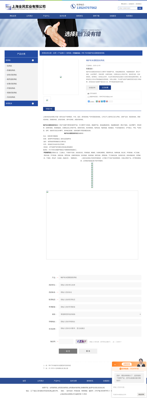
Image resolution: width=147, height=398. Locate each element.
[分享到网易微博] (107, 101)
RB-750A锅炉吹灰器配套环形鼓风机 (60, 365)
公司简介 (29, 16)
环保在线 (77, 391)
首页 (54, 53)
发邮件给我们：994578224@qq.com (101, 96)
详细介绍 (49, 109)
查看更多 (9, 103)
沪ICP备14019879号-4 (102, 391)
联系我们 (139, 4)
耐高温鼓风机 (12, 79)
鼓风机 (8, 60)
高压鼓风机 (11, 97)
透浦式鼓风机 (12, 93)
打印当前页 (93, 93)
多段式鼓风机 (12, 75)
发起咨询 (141, 394)
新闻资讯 (79, 16)
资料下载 (96, 16)
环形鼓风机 (11, 88)
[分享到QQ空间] (96, 101)
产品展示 (61, 53)
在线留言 (131, 4)
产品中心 (46, 16)
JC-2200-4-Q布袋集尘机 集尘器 (58, 368)
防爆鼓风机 (11, 70)
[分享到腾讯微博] (101, 101)
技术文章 (63, 16)
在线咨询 (92, 87)
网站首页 (124, 4)
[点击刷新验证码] (81, 341)
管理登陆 (84, 391)
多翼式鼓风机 (12, 84)
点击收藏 (105, 87)
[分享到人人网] (104, 101)
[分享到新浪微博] (99, 101)
